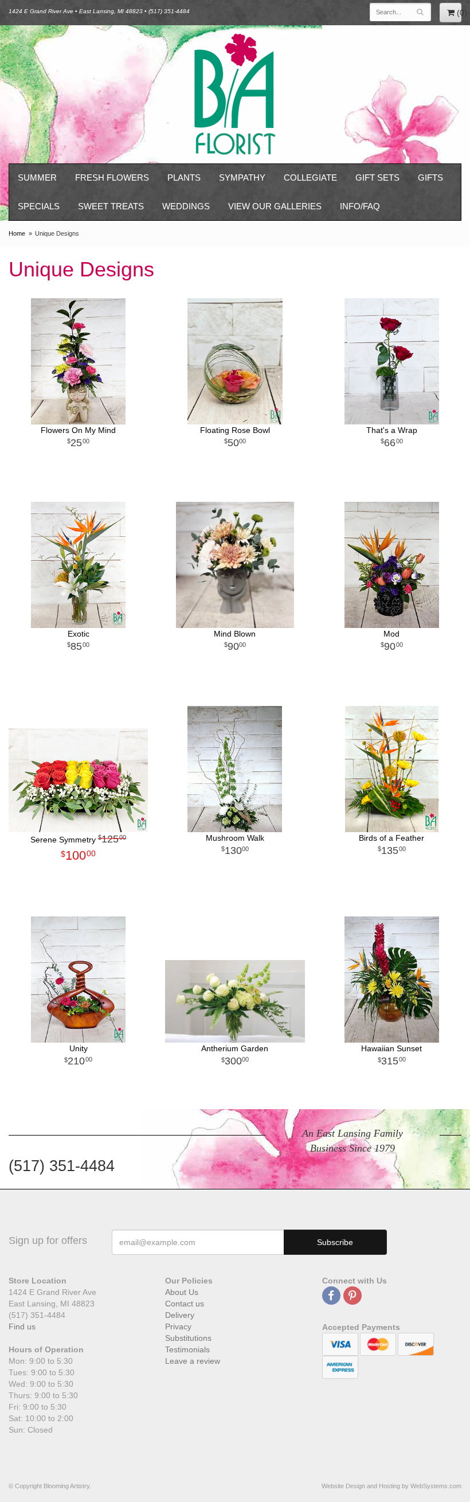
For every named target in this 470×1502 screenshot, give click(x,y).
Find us (22, 1326)
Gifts (430, 177)
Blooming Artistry (235, 94)
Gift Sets (377, 177)
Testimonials (187, 1349)
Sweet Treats (111, 206)
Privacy (178, 1326)
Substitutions (188, 1338)
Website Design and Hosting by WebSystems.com (391, 1486)
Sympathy (242, 177)
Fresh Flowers (112, 177)
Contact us (184, 1303)
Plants (184, 177)
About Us (181, 1292)
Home (17, 233)
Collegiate (310, 177)
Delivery (179, 1315)
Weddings (186, 206)
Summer (37, 177)
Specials (39, 206)
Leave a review (192, 1361)
